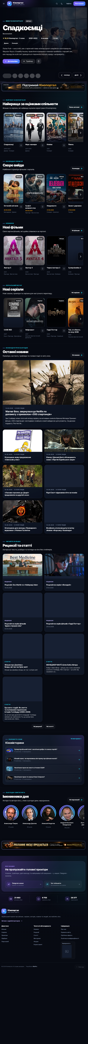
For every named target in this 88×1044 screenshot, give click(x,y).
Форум (36, 941)
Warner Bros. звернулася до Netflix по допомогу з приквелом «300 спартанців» (28, 413)
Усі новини (77, 355)
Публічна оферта (66, 935)
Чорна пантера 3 (53, 268)
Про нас (63, 929)
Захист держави (74, 206)
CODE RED (8, 330)
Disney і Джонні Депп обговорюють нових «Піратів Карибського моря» (61, 458)
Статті (36, 935)
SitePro (35, 966)
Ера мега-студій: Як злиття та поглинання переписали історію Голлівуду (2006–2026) (17, 710)
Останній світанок (11, 206)
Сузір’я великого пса (30, 207)
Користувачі (38, 944)
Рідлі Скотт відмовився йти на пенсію (61, 493)
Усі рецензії (37, 726)
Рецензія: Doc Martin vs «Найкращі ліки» (21, 585)
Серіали (4, 932)
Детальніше (13, 61)
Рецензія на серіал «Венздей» (58, 585)
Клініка (49, 144)
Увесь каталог (76, 107)
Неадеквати (51, 206)
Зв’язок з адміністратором (11, 921)
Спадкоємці (8, 144)
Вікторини (37, 938)
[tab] (5, 76)
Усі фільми (77, 230)
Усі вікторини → (76, 738)
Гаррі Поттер (52, 330)
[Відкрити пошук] (57, 3)
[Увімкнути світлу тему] (62, 3)
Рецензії (36, 932)
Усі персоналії (76, 800)
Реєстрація (79, 3)
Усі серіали (77, 292)
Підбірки (4, 938)
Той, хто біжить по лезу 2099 (74, 331)
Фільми (4, 929)
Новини (36, 929)
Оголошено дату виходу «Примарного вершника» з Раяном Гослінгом (20, 529)
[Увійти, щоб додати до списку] (38, 61)
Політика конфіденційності (70, 938)
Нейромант (29, 330)
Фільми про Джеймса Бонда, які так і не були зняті (16, 666)
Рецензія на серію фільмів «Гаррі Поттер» (63, 624)
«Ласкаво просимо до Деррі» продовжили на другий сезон (17, 494)
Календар (77, 168)
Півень (71, 144)
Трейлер (29, 61)
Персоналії (5, 941)
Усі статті (49, 726)
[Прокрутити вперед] (80, 133)
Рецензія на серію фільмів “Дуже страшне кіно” (15, 625)
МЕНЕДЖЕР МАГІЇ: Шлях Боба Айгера (62, 665)
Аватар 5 (7, 268)
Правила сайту (66, 932)
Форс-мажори (31, 144)
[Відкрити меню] (4, 3)
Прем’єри (5, 935)
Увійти (68, 3)
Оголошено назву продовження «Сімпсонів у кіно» (18, 458)
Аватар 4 (29, 268)
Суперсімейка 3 (74, 268)
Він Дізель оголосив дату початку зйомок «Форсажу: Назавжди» (60, 529)
